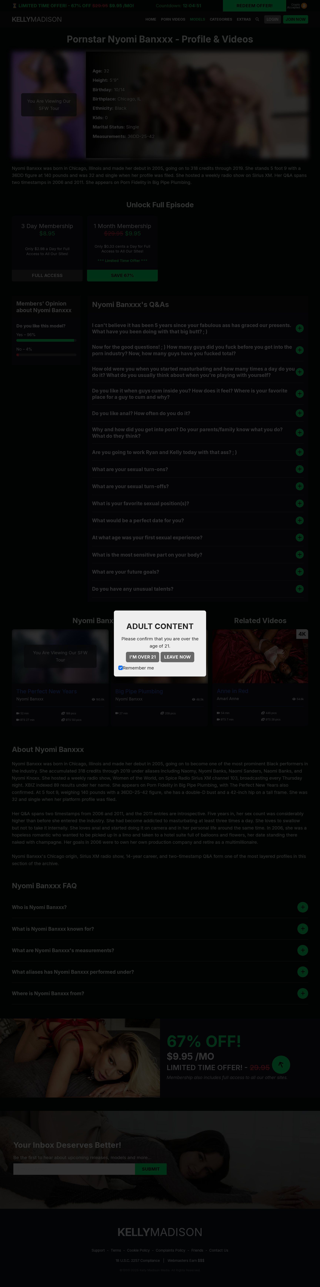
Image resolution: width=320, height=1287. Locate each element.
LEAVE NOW (177, 657)
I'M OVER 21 (142, 657)
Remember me (138, 668)
